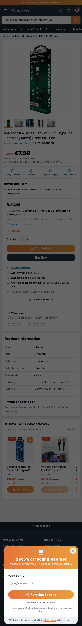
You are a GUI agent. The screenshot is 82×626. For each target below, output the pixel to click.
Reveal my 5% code (43, 594)
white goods (50, 620)
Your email (16, 575)
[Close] (73, 551)
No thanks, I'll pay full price (41, 602)
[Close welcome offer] (41, 313)
